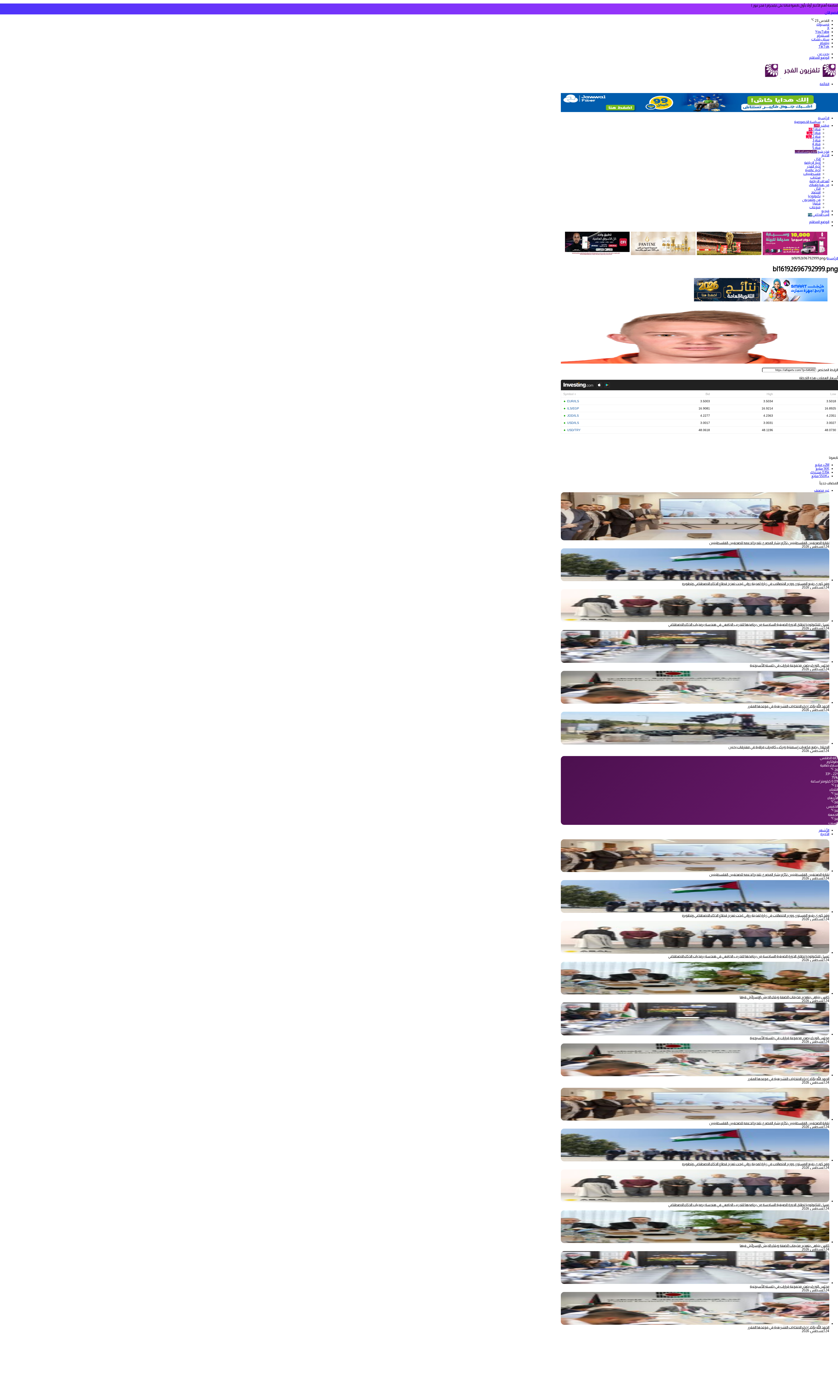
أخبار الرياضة (812, 162)
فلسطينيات (812, 174)
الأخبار (825, 155)
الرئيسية (823, 118)
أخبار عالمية (813, 170)
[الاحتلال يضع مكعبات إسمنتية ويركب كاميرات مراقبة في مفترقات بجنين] (695, 743)
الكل (817, 159)
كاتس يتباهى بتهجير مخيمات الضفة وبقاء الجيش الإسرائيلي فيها (784, 997)
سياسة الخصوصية (807, 122)
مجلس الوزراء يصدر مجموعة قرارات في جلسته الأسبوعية (789, 665)
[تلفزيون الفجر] (780, 77)
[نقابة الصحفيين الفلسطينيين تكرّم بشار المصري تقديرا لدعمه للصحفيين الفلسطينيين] (695, 871)
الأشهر (824, 830)
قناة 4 (816, 144)
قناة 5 (816, 148)
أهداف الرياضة (819, 181)
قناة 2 (813, 136)
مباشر (821, 125)
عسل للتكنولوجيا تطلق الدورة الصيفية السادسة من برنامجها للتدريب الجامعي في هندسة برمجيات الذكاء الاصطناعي (748, 624)
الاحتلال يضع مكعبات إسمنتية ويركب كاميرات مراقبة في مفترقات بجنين (778, 747)
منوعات (815, 207)
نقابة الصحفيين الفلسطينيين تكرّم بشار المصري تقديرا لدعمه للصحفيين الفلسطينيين (769, 543)
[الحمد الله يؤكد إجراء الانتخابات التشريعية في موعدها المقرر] (695, 702)
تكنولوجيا (814, 196)
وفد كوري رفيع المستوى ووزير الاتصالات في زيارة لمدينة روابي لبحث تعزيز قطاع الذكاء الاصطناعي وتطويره (755, 583)
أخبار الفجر (814, 166)
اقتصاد (816, 192)
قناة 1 (815, 129)
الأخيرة (824, 834)
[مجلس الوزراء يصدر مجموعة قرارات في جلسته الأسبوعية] (695, 661)
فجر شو (812, 151)
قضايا (817, 203)
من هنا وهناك (819, 185)
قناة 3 (816, 140)
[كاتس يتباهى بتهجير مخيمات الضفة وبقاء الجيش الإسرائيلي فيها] (695, 993)
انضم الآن (831, 12)
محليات (815, 177)
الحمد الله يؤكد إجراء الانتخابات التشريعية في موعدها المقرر (788, 706)
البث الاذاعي (818, 214)
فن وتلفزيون (811, 200)
